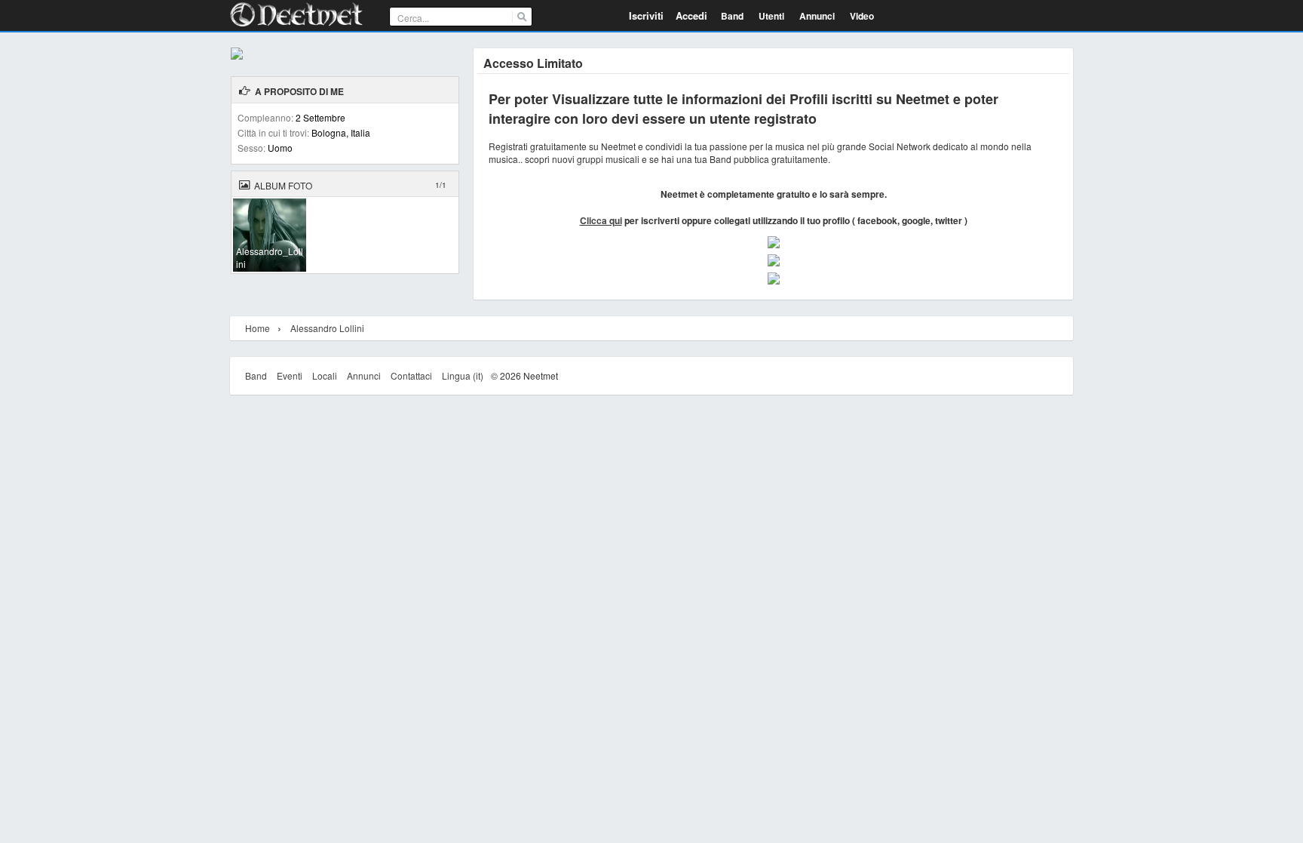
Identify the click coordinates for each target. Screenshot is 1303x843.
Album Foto (283, 185)
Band (256, 375)
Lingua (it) (462, 375)
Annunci (364, 375)
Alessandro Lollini (327, 328)
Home (257, 328)
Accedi (691, 15)
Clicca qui (601, 220)
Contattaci (411, 375)
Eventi (289, 375)
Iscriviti (646, 15)
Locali (324, 375)
